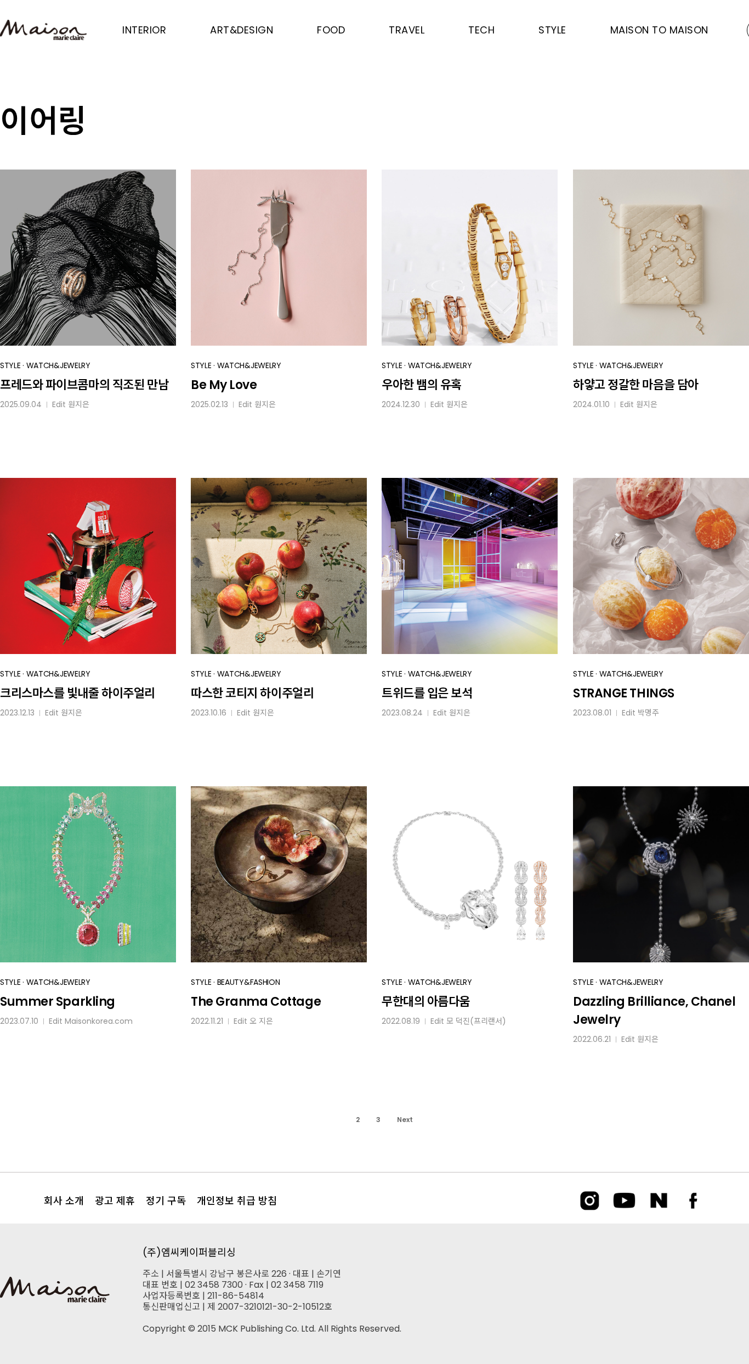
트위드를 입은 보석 (427, 693)
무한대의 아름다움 (426, 1001)
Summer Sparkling (57, 1001)
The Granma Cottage (256, 1001)
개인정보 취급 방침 (237, 1201)
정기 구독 (166, 1201)
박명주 (648, 712)
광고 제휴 (115, 1201)
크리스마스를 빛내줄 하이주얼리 (77, 693)
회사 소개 (64, 1201)
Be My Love (224, 384)
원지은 (78, 404)
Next (405, 1119)
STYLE (10, 365)
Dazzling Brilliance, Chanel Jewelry (654, 1010)
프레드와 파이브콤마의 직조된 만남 (84, 384)
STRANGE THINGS (623, 693)
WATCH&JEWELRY (58, 365)
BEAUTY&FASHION (248, 982)
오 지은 (261, 1021)
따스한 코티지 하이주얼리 (252, 693)
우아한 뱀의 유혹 (422, 384)
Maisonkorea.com (99, 1021)
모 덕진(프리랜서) (476, 1021)
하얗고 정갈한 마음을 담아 (636, 384)
